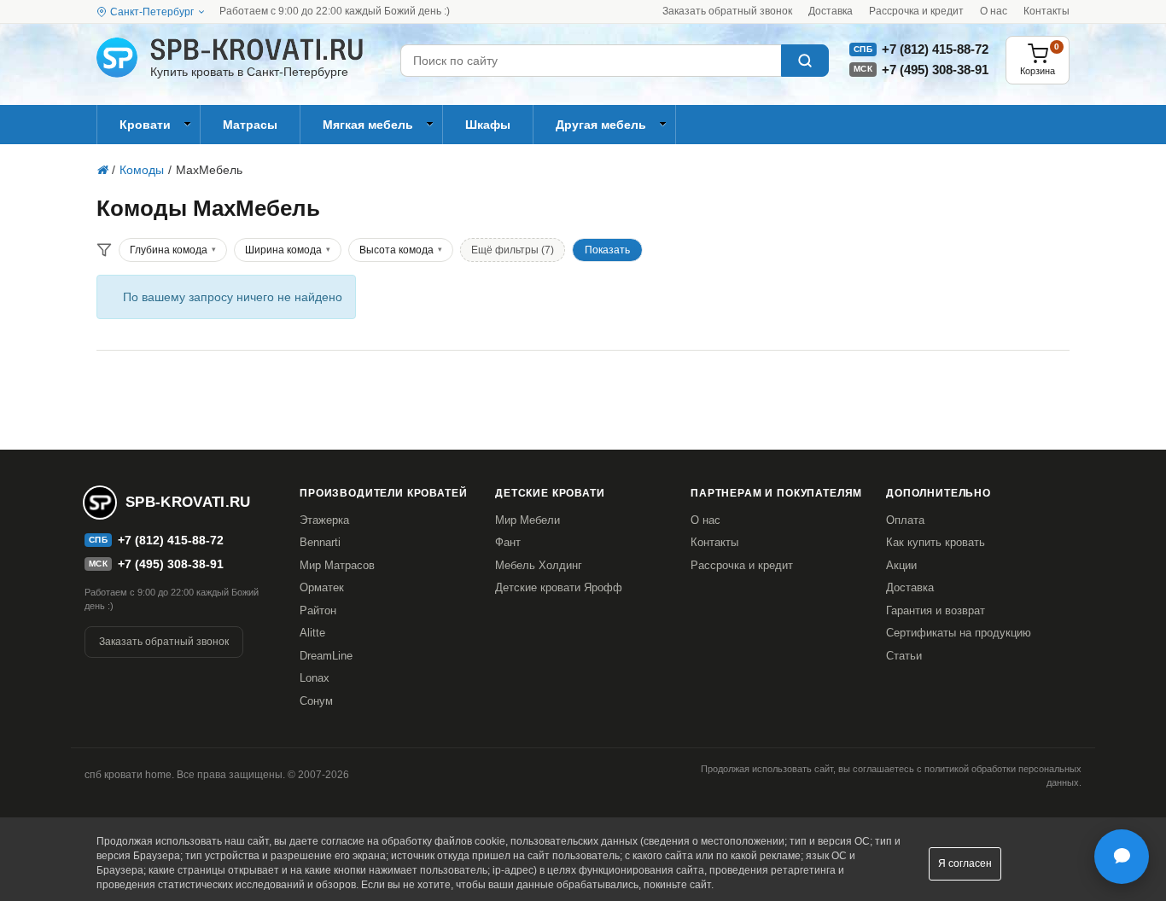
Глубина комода (168, 250)
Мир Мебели (527, 520)
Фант (508, 542)
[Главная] (102, 170)
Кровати (145, 124)
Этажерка (324, 520)
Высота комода (396, 250)
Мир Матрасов (337, 565)
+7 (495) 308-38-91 (935, 69)
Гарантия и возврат (935, 610)
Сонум (316, 701)
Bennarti (320, 542)
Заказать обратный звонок (727, 11)
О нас (993, 11)
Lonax (314, 677)
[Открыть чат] (1121, 856)
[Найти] (805, 60)
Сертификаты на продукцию (958, 632)
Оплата (905, 520)
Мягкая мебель (368, 124)
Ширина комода (283, 250)
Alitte (312, 632)
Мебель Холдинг (538, 565)
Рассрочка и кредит (916, 11)
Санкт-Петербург (152, 12)
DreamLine (326, 655)
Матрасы (250, 124)
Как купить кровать (935, 542)
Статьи (904, 655)
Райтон (318, 610)
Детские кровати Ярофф (558, 587)
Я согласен (965, 863)
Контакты (1046, 11)
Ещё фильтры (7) (512, 250)
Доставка (830, 11)
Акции (901, 565)
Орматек (322, 587)
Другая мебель (601, 124)
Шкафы (487, 124)
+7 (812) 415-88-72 (935, 49)
